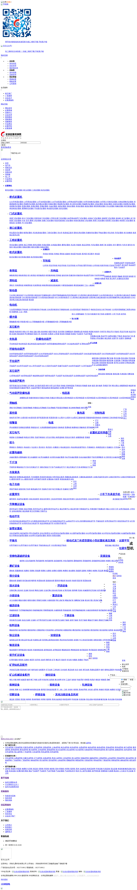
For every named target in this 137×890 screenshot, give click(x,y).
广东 (125, 409)
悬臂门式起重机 (99, 220)
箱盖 (93, 386)
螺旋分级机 (22, 600)
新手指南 (5, 778)
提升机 (123, 314)
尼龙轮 (111, 265)
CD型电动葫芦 (14, 376)
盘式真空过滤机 (58, 620)
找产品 (7, 165)
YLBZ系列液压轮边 (105, 295)
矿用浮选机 (67, 590)
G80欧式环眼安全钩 (127, 477)
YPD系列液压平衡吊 (58, 545)
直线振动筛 (50, 580)
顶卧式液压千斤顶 (47, 467)
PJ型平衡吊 (13, 545)
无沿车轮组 (71, 265)
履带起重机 (66, 245)
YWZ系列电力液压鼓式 (33, 295)
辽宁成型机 (38, 758)
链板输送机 (102, 650)
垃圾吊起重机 (118, 204)
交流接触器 (19, 437)
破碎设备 (95, 358)
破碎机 (22, 561)
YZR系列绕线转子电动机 (18, 309)
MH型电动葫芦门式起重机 (77, 218)
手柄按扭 (78, 386)
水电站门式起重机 (94, 218)
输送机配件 (13, 650)
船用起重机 (28, 233)
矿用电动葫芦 (85, 344)
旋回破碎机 (58, 561)
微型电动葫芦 (50, 376)
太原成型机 (38, 747)
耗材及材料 (67, 699)
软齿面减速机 (56, 285)
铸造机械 (96, 699)
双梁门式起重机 (15, 220)
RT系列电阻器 (90, 398)
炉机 (47, 680)
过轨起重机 (99, 204)
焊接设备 (40, 694)
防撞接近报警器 (24, 427)
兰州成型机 (42, 750)
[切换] (8, 2)
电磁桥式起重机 (88, 204)
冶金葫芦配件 (36, 388)
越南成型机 (124, 760)
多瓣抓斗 (56, 447)
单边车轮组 (62, 265)
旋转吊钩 (65, 275)
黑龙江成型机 (57, 758)
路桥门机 (103, 245)
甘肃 (123, 458)
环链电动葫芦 (130, 263)
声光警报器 (28, 334)
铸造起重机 (108, 204)
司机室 (54, 332)
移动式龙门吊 (128, 336)
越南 (90, 654)
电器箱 (12, 437)
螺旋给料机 (13, 630)
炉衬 (64, 680)
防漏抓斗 (110, 447)
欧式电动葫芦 (68, 376)
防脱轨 (73, 334)
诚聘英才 (8, 832)
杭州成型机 (74, 747)
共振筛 (74, 580)
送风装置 (53, 689)
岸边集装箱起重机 (39, 233)
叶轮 (43, 680)
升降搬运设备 (95, 336)
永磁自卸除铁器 (92, 610)
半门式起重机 (27, 223)
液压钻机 (71, 670)
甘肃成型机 (88, 760)
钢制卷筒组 (13, 275)
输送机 (30, 650)
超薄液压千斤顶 (86, 467)
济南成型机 (110, 747)
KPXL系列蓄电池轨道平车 (85, 521)
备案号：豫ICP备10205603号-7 (64, 875)
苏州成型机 (54, 752)
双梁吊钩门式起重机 (42, 218)
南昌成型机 (101, 747)
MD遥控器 (32, 418)
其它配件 (90, 254)
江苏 (125, 411)
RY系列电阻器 (112, 398)
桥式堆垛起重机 (130, 206)
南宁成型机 (128, 747)
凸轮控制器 (113, 418)
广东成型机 (16, 760)
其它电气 (113, 278)
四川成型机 (43, 760)
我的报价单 (13, 68)
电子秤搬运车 (57, 489)
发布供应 (12, 63)
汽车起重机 (95, 245)
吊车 (114, 245)
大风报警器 (44, 427)
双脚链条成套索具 (23, 477)
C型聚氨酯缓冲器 (65, 322)
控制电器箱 (70, 386)
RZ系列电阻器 (101, 398)
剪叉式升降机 (35, 511)
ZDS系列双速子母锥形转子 (80, 309)
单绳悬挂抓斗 (101, 447)
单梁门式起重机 (15, 218)
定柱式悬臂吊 (45, 533)
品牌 (122, 682)
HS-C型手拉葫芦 (35, 366)
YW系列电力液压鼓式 (122, 295)
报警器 (102, 278)
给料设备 (131, 360)
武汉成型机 (70, 750)
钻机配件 (42, 670)
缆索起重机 (26, 247)
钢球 (19, 680)
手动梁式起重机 (40, 208)
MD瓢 (62, 388)
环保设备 (74, 699)
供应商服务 (6, 805)
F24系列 (74, 418)
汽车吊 (124, 245)
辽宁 (96, 420)
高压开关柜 (124, 332)
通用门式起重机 (36, 220)
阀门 (32, 680)
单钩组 (53, 275)
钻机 (80, 670)
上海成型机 (56, 747)
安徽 (109, 432)
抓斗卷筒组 (31, 275)
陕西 (123, 456)
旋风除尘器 (13, 640)
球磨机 (89, 571)
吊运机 (73, 245)
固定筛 (79, 580)
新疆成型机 (115, 760)
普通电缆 (68, 427)
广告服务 (8, 96)
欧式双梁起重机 (37, 257)
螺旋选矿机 (69, 600)
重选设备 (102, 360)
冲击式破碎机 (68, 561)
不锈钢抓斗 (91, 447)
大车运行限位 (50, 437)
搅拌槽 (74, 590)
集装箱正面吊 (68, 233)
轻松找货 (8, 798)
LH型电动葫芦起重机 (75, 202)
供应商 (7, 170)
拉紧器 (50, 334)
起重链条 (50, 479)
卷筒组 (51, 254)
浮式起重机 (119, 233)
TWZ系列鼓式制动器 (30, 297)
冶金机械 (101, 369)
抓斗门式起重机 (28, 218)
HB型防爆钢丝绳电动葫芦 (56, 344)
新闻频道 (8, 117)
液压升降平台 (65, 509)
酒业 (30, 771)
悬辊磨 (37, 571)
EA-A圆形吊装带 (27, 479)
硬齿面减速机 (79, 285)
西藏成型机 (70, 760)
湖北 (122, 438)
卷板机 (101, 689)
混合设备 (89, 699)
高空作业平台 (38, 509)
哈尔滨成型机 (61, 750)
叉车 (117, 509)
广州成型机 (27, 752)
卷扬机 (78, 245)
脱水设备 (124, 358)
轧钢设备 (123, 374)
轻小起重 (75, 319)
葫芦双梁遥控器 (42, 418)
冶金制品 (58, 699)
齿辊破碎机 (96, 561)
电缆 (107, 278)
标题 (131, 680)
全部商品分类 (6, 159)
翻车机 (48, 660)
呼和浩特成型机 (99, 750)
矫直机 (107, 689)
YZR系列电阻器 (125, 398)
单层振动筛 (41, 580)
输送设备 (109, 363)
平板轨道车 (100, 521)
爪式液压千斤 (34, 467)
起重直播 (8, 128)
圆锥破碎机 (78, 561)
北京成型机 (9, 747)
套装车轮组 (104, 265)
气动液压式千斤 (60, 467)
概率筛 (33, 580)
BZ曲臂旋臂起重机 (128, 533)
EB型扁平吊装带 (40, 479)
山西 (96, 423)
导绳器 (105, 386)
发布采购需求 (6, 147)
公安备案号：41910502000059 (88, 875)
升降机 (21, 509)
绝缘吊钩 (79, 275)
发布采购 (12, 72)
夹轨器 (97, 254)
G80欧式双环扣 (114, 477)
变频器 (87, 437)
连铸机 (12, 689)
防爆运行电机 (44, 398)
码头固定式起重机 (16, 233)
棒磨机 (65, 571)
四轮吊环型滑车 (69, 499)
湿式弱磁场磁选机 (79, 610)
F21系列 (61, 418)
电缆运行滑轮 (29, 437)
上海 (75, 484)
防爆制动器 (46, 295)
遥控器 (125, 276)
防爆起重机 (52, 204)
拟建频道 (8, 121)
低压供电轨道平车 (47, 523)
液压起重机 (17, 247)
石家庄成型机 (28, 747)
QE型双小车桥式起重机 (109, 202)
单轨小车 (25, 332)
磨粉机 (12, 571)
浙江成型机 (75, 758)
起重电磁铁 (80, 314)
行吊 (23, 220)
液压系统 (107, 338)
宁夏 (94, 463)
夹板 (31, 332)
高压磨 (100, 571)
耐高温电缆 (46, 388)
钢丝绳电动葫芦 (39, 376)
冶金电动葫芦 (41, 344)
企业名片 (8, 98)
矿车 (53, 660)
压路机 (26, 660)
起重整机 (8, 186)
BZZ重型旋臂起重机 (77, 533)
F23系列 (67, 418)
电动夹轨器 (22, 344)
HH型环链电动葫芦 (31, 354)
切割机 (17, 699)
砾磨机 (60, 571)
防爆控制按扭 (34, 398)
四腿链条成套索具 (71, 477)
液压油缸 (108, 545)
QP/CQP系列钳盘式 (61, 297)
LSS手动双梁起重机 (58, 202)
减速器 (23, 680)
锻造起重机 (89, 206)
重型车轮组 (87, 265)
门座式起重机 (52, 233)
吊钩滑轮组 (19, 285)
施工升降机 (28, 245)
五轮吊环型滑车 (81, 499)
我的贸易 (4, 55)
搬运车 (58, 660)
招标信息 (8, 168)
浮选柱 (80, 590)
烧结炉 (98, 680)
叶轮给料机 (49, 630)
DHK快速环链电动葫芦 (92, 354)
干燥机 (66, 620)
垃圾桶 (110, 771)
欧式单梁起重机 (24, 257)
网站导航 (4, 104)
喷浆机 (21, 660)
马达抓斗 (34, 447)
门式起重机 (18, 190)
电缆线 (85, 332)
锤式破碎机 (49, 561)
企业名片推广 (10, 816)
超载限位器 (24, 398)
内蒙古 (97, 425)
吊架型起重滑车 (23, 499)
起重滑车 (108, 314)
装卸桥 (118, 218)
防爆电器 (107, 276)
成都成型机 (119, 750)
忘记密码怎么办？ (12, 784)
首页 (7, 163)
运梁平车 (115, 338)
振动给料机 (118, 630)
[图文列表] (126, 695)
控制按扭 (98, 418)
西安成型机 (24, 750)
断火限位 (115, 386)
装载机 (80, 660)
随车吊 (130, 245)
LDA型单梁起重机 (16, 202)
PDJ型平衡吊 (33, 545)
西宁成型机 (110, 750)
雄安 (90, 656)
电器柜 (91, 332)
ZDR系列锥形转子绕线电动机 (58, 309)
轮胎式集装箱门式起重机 (83, 220)
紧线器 (12, 332)
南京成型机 (65, 747)
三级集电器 (81, 418)
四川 (123, 447)
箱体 (89, 386)
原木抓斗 (42, 447)
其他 (48, 689)
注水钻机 (63, 670)
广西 (122, 443)
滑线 (11, 408)
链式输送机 (84, 650)
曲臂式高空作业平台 (51, 509)
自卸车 (43, 660)
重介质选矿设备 (96, 600)
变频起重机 (44, 206)
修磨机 (112, 689)
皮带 (40, 680)
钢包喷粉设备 (35, 689)
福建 (109, 434)
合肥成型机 (83, 747)
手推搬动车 (101, 509)
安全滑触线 (51, 408)
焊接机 (37, 699)
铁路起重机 (44, 247)
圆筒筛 (57, 580)
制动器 (73, 254)
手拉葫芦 (117, 265)
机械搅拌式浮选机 (90, 590)
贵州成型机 (52, 760)
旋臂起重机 (112, 336)
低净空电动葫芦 (92, 376)
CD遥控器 (24, 418)
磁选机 (110, 610)
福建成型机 (93, 758)
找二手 (7, 176)
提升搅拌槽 (101, 590)
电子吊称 (100, 314)
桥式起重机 (9, 190)
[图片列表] (126, 693)
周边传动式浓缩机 (66, 640)
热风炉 (92, 680)
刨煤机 (108, 561)
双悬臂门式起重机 (112, 220)
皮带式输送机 (124, 509)
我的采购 (8, 800)
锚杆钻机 (34, 670)
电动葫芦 (117, 258)
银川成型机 (33, 750)
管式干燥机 (83, 620)
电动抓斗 (27, 447)
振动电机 (44, 332)
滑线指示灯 (35, 427)
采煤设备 (102, 358)
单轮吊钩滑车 (34, 499)
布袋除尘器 (37, 640)
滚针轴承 (98, 386)
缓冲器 (84, 254)
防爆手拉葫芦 (63, 366)
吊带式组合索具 (58, 477)
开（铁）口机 (62, 689)
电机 (36, 680)
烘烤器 (86, 680)
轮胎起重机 (46, 245)
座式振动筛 (26, 580)
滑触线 (119, 276)
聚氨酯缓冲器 (14, 322)
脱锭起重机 (71, 206)
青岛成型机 (45, 752)
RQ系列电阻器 (78, 398)
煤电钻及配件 (109, 670)
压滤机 (26, 590)
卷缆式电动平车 (123, 521)
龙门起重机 (125, 218)
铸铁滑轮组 (46, 285)
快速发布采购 (10, 796)
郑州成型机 (119, 747)
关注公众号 (23, 48)
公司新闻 (12, 84)
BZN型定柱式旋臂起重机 (111, 533)
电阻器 (114, 276)
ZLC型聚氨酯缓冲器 (36, 322)
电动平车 (104, 336)
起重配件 (46, 249)
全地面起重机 (56, 245)
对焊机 (43, 699)
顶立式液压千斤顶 (73, 467)
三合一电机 (23, 312)
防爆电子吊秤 (68, 489)
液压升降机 (28, 509)
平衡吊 (119, 336)
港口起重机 (27, 190)
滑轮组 (62, 254)
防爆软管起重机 (92, 233)
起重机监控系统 (123, 278)
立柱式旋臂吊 (14, 533)
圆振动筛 (12, 580)
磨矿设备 (109, 358)
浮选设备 (131, 358)
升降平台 (43, 511)
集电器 (131, 276)
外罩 (51, 386)
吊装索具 (93, 314)
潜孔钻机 (86, 670)
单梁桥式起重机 (15, 206)
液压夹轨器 (31, 344)
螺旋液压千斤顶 (23, 467)
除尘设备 (95, 363)
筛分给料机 (103, 630)
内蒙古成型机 (28, 758)
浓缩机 (76, 640)
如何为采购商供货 (12, 787)
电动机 (78, 254)
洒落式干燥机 (103, 620)
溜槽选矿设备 (79, 600)
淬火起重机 (110, 206)
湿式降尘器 (46, 640)
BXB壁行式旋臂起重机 (37, 535)
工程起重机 (36, 190)
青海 (94, 461)
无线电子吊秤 (47, 489)
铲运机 (69, 660)
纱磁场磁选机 (38, 610)
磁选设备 (109, 360)
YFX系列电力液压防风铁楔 (87, 295)
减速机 (67, 254)
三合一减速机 (89, 285)
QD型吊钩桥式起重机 (91, 202)
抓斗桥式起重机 (76, 204)
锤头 (11, 680)
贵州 (123, 449)
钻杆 (29, 670)
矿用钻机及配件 (18, 664)
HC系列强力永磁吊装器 (113, 457)
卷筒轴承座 (40, 275)
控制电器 (100, 412)
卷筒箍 (48, 275)
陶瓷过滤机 (39, 590)
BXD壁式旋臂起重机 (93, 533)
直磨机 (83, 571)
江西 (109, 436)
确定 (114, 576)
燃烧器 (103, 680)
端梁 (50, 332)
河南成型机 (120, 758)
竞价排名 (8, 814)
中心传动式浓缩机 (86, 640)
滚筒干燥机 (74, 620)
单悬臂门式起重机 (126, 220)
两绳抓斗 (12, 447)
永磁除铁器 (58, 610)
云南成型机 (61, 760)
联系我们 (8, 827)
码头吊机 (110, 233)
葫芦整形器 (68, 388)
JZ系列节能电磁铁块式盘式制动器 (64, 295)
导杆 (110, 386)
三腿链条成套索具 (85, 477)
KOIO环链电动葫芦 (46, 354)
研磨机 (43, 571)
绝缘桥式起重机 (30, 204)
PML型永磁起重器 (71, 457)
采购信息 (8, 172)
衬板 (15, 680)
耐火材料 (58, 680)
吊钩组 (56, 254)
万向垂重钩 (35, 477)
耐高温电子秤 (36, 489)
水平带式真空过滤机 (44, 620)
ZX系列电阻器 (67, 398)
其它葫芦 (125, 265)
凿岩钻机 (23, 670)
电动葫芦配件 (17, 380)
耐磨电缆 (75, 427)
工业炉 (68, 680)
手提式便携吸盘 (97, 457)
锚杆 (102, 670)
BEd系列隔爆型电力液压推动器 (118, 297)
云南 (123, 452)
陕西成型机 (79, 760)
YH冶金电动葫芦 (73, 344)
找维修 (7, 174)
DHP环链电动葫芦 (16, 354)
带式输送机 (93, 650)
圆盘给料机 (31, 630)
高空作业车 (13, 509)
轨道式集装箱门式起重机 (63, 220)
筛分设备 (117, 358)
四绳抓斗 (20, 447)
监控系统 (61, 332)
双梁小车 (36, 334)
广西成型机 (25, 760)
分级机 (49, 600)
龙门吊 (133, 218)
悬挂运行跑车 (70, 437)
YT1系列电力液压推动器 (78, 297)
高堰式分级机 (41, 600)
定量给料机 (40, 630)
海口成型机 (18, 752)
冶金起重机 (53, 206)
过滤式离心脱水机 (50, 590)
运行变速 (56, 386)
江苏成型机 (67, 758)
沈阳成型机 (47, 747)
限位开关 (110, 332)
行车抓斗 (117, 447)
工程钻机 (56, 670)
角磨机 (95, 571)
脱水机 (31, 590)
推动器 (31, 300)
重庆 (75, 488)
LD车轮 (46, 265)
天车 (27, 220)
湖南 (122, 440)
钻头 (76, 670)
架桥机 (21, 245)
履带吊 (119, 245)
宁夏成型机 (106, 760)
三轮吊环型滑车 (57, 499)
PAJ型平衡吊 (23, 545)
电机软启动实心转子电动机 (101, 309)
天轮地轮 (44, 334)
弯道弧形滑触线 (62, 408)
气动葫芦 (121, 267)
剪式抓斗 (49, 447)
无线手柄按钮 (40, 437)
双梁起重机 (26, 206)
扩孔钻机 (49, 670)
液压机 (12, 699)
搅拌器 (43, 689)
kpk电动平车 (70, 521)
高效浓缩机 (55, 640)
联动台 (120, 418)
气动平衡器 (88, 334)
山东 (125, 414)
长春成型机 (88, 750)
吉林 (96, 427)
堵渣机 (75, 689)
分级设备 (95, 360)
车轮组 (45, 254)
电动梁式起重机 (53, 208)
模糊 (125, 680)
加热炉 (74, 680)
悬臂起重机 (56, 535)
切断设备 (130, 374)
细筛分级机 (31, 600)
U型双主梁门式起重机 (58, 218)
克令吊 (60, 233)
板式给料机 (22, 630)
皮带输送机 (57, 650)
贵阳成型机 (51, 750)
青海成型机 (97, 760)
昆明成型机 (15, 750)
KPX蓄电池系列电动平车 (40, 521)
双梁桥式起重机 (129, 204)
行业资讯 (8, 179)
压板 (35, 332)
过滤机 (33, 620)
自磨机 (48, 571)
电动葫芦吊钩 (88, 275)
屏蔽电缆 (82, 427)
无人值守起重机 (85, 771)
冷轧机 (90, 689)
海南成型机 (34, 760)
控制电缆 (105, 418)
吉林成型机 (47, 758)
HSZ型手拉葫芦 (23, 366)
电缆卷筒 (18, 332)
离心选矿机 (60, 600)
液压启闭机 (86, 245)
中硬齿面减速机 (67, 285)
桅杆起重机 (35, 247)
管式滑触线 (17, 408)
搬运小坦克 (110, 509)
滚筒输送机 (48, 650)
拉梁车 (121, 338)
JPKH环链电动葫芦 (41, 356)
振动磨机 (71, 571)
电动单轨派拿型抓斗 (78, 447)
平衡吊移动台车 (45, 545)
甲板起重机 (102, 233)
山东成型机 (111, 758)
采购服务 (5, 791)
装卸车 (63, 660)
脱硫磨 (78, 571)
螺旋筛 (63, 580)
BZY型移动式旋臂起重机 (18, 535)
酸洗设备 (104, 699)
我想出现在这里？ (8, 739)
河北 (125, 416)
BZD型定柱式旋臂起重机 (60, 533)
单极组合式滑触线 (40, 408)
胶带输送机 (22, 650)
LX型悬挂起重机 (30, 202)
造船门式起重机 (48, 220)
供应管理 (12, 66)
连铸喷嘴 (26, 689)
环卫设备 (130, 771)
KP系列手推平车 (60, 523)
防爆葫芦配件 (25, 388)
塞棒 (16, 689)
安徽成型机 (84, 758)
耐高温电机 (55, 388)
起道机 (14, 334)
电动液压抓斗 (65, 447)
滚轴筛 (19, 580)
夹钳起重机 (80, 206)
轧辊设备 (82, 699)
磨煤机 (106, 571)
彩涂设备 (118, 699)
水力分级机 (13, 600)
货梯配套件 (69, 332)
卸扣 (72, 479)
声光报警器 (13, 427)
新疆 (94, 465)
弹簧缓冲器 (24, 322)
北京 (75, 481)
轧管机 (118, 689)
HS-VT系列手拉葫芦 (49, 366)
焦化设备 (111, 699)
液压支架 (114, 561)
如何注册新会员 (11, 782)
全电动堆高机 (17, 511)
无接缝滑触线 (27, 408)
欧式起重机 (45, 190)
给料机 (110, 630)
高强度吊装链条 (46, 477)
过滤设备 (117, 360)
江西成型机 (102, 758)
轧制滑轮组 (37, 285)
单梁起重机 (35, 206)
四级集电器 (90, 418)
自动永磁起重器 (85, 457)
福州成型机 (92, 747)
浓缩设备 (102, 363)
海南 (122, 445)
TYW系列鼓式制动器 (46, 297)
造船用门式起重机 (108, 218)
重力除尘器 (22, 640)
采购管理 (12, 75)
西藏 (123, 454)
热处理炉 (80, 680)
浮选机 (60, 590)
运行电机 (30, 386)
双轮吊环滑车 (45, 499)
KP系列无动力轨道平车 (30, 523)
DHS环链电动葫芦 (76, 354)
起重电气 (107, 272)
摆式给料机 (94, 630)
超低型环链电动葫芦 (26, 356)
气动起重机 (60, 771)
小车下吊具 (116, 314)
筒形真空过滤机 (15, 620)
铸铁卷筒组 (22, 275)
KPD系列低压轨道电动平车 (19, 521)
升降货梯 (93, 509)
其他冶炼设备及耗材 (66, 694)
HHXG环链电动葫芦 (61, 354)
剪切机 (23, 699)
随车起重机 (37, 245)
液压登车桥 (74, 509)
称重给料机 (67, 630)
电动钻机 (118, 670)
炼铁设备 (116, 374)
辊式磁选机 (102, 610)
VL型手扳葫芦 (86, 366)
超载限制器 (123, 386)
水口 (20, 689)
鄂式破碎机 (40, 561)
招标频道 (8, 119)
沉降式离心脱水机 (16, 590)
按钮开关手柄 (14, 418)
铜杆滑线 (84, 408)
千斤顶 (87, 314)
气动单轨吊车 (70, 771)
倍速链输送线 (38, 650)
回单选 (119, 576)
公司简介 (8, 825)
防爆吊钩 (72, 275)
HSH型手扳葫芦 (74, 366)
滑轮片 (12, 285)
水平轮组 (79, 265)
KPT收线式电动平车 (57, 521)
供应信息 (126, 494)
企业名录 (8, 115)
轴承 (28, 680)
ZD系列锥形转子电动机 (38, 309)
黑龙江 (110, 429)
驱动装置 (20, 334)
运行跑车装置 (40, 386)
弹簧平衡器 (13, 489)
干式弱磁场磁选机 (25, 610)
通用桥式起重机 (28, 208)
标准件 (96, 332)
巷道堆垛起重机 (15, 208)
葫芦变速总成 (14, 386)
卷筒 (47, 386)
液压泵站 (115, 545)
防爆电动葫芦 (119, 263)
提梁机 (109, 245)
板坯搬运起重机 (42, 204)
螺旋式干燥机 (93, 620)
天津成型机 (18, 747)
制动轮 (62, 334)
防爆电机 (15, 312)
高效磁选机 (67, 610)
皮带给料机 (58, 630)
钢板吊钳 (12, 477)
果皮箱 (116, 771)
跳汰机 (87, 600)
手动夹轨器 (13, 344)
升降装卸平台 (84, 509)
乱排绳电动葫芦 (80, 376)
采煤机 (102, 561)
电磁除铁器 (13, 610)
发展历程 (8, 829)
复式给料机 (85, 630)
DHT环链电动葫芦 (109, 354)
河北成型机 (9, 758)
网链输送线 (75, 650)
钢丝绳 (131, 386)
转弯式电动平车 (111, 521)
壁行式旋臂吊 (34, 533)
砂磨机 (54, 571)
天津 (75, 486)
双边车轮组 (53, 265)
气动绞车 (79, 334)
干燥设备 (124, 360)
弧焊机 (48, 699)
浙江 (125, 418)
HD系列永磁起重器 (57, 457)
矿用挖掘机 (13, 660)
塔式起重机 (13, 245)
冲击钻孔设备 (14, 670)
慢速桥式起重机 (63, 204)
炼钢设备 (108, 374)
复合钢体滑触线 (74, 408)
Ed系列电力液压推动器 (97, 297)
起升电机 (23, 386)
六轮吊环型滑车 (94, 499)
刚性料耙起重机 (100, 206)
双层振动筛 (87, 580)
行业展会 (8, 124)
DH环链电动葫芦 (122, 354)
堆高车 (32, 660)
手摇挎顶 (12, 467)
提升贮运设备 (119, 363)
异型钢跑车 (90, 427)
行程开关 (103, 332)
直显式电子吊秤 (24, 489)
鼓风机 (51, 680)
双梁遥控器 (53, 418)
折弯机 (84, 689)
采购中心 (8, 112)
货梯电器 (127, 338)
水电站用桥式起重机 (125, 202)
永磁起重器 (13, 457)
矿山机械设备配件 (101, 365)
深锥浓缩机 (97, 640)
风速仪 (116, 332)
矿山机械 (93, 343)
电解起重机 (119, 206)
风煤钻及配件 (95, 670)
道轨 (39, 332)
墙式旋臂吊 (24, 533)
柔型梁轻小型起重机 (93, 540)
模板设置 (12, 81)
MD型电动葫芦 (26, 376)
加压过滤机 (26, 620)
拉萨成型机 (128, 750)
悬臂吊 (49, 535)
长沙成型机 (79, 750)
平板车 (86, 660)
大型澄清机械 (107, 640)
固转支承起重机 (80, 233)
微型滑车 (12, 499)
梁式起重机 (63, 208)
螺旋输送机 (66, 650)
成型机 (95, 689)
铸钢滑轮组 (28, 285)
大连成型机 (36, 752)
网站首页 (8, 108)
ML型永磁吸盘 (43, 457)
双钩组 (58, 275)
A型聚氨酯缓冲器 (51, 322)
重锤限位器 (78, 332)
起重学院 (8, 126)
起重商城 (8, 110)
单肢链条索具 (65, 479)
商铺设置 (12, 79)
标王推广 (8, 93)
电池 (77, 771)
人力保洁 (122, 771)
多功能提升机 (118, 499)
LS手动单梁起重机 (44, 202)
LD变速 (56, 334)
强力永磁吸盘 (32, 457)
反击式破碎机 (30, 561)
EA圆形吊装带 (14, 479)
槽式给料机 (76, 630)
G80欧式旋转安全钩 (100, 477)
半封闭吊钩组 (99, 275)
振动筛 (68, 580)
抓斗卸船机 (128, 233)
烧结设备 (101, 374)
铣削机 (28, 699)
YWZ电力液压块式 (16, 295)
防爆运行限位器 (56, 398)
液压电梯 (25, 511)
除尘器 (30, 640)
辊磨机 (26, 571)
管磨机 (32, 571)
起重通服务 (9, 100)
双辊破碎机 (87, 561)
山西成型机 (18, 758)
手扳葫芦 (12, 366)
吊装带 (56, 479)
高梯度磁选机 (48, 610)
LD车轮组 (96, 265)
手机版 (25, 23)
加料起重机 (62, 206)
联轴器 (67, 334)
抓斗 (73, 314)
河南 (89, 407)
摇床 (54, 600)
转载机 (74, 660)
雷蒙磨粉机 (19, 571)
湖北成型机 (129, 758)
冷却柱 (70, 689)
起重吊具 (98, 283)
